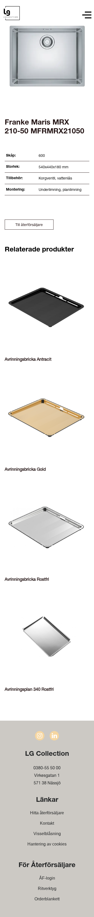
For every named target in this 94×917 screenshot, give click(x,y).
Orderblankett (47, 899)
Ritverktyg (47, 888)
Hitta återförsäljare (47, 813)
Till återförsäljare (29, 224)
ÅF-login (47, 878)
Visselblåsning (47, 833)
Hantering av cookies (47, 844)
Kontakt (47, 823)
